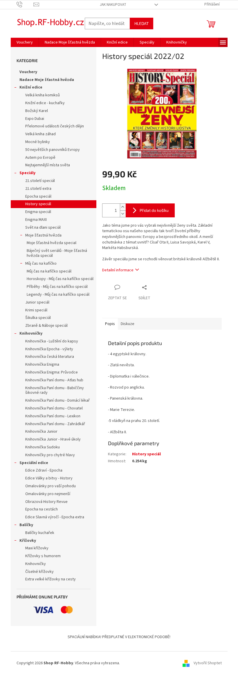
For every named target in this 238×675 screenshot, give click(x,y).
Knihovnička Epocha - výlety (49, 349)
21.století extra (38, 189)
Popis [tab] (110, 324)
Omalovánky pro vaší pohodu (50, 486)
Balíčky (26, 525)
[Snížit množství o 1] (123, 213)
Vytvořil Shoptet (208, 663)
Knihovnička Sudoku (42, 447)
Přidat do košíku (154, 210)
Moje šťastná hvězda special (51, 243)
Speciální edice (33, 463)
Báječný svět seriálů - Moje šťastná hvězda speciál (57, 253)
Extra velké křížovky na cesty (50, 579)
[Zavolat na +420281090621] (25, 4)
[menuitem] (25, 42)
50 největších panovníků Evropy (52, 150)
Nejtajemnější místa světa (47, 165)
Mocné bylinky (37, 142)
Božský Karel (36, 111)
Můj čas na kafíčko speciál (49, 271)
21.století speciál (40, 181)
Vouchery (28, 72)
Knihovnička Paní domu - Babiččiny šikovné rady (54, 390)
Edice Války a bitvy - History (49, 478)
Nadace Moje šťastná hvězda (46, 80)
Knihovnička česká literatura (49, 357)
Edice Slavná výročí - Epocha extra (54, 517)
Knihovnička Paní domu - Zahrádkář (55, 424)
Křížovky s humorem (43, 556)
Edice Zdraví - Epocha (43, 470)
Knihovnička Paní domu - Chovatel (54, 408)
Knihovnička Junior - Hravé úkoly (53, 439)
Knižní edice (30, 87)
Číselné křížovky (39, 572)
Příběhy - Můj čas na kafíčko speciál (57, 287)
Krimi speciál (36, 310)
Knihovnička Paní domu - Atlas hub (54, 380)
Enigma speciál (38, 212)
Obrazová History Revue (46, 502)
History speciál (38, 204)
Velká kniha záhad (40, 134)
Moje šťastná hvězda (43, 235)
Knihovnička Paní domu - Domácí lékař (57, 400)
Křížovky (27, 541)
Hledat (141, 23)
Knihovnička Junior (41, 431)
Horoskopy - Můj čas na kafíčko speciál (60, 279)
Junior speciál (37, 302)
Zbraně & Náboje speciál (46, 326)
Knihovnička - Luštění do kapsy (51, 341)
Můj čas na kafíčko (41, 263)
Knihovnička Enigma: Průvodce (51, 372)
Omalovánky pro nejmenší (47, 494)
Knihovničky (30, 333)
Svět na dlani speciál (43, 227)
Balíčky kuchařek (39, 533)
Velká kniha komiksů (42, 95)
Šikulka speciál (38, 318)
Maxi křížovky (36, 548)
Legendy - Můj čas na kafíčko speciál (58, 294)
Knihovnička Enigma (42, 364)
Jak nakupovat (113, 4)
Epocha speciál (38, 196)
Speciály (27, 173)
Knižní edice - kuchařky (45, 103)
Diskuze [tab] (127, 324)
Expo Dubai (34, 119)
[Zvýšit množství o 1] (123, 207)
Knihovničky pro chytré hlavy (50, 455)
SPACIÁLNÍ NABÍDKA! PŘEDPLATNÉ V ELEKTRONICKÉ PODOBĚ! (119, 637)
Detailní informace (118, 270)
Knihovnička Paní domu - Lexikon (52, 416)
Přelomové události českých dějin (54, 126)
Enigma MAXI (36, 220)
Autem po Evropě (40, 157)
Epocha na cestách (41, 509)
